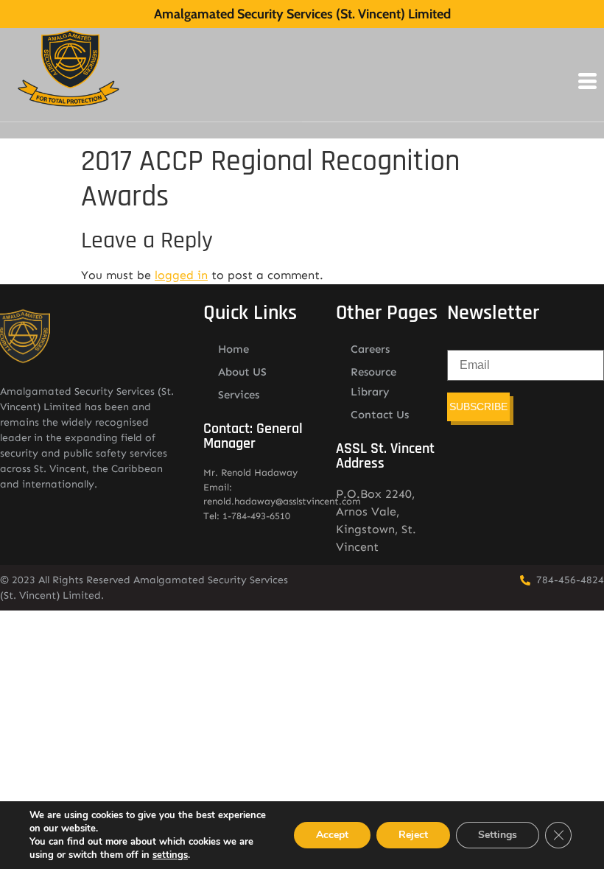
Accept (332, 835)
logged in (181, 275)
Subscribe (478, 406)
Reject (413, 835)
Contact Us (380, 414)
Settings (497, 835)
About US (242, 372)
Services (238, 394)
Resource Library (373, 381)
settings (170, 855)
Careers (370, 349)
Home (233, 349)
